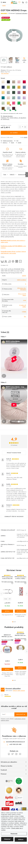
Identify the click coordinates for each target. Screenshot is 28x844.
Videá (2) (12, 174)
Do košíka (14, 133)
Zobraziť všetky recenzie (14, 516)
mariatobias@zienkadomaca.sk (15, 742)
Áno (25, 316)
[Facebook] (9, 754)
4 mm (24, 300)
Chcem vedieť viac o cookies (12, 829)
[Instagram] (16, 754)
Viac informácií (5, 73)
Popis (4, 174)
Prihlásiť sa (20, 714)
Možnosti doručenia (8, 116)
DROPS (25, 137)
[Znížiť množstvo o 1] (20, 127)
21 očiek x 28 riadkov (22, 306)
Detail (7, 611)
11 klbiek (24, 311)
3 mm (5, 599)
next (26, 593)
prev (1, 593)
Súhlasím (20, 839)
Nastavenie (14, 834)
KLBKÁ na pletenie (21, 280)
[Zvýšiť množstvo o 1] (25, 127)
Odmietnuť (7, 839)
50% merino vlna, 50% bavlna (21, 288)
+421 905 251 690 (15, 744)
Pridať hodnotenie (14, 453)
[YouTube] (20, 754)
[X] (13, 754)
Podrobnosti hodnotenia (21, 13)
